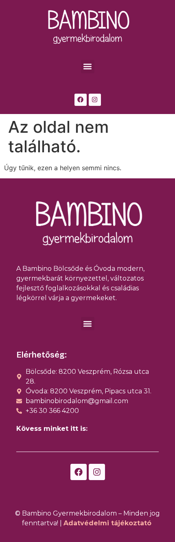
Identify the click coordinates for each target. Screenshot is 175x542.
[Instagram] (95, 100)
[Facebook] (80, 100)
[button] (87, 66)
